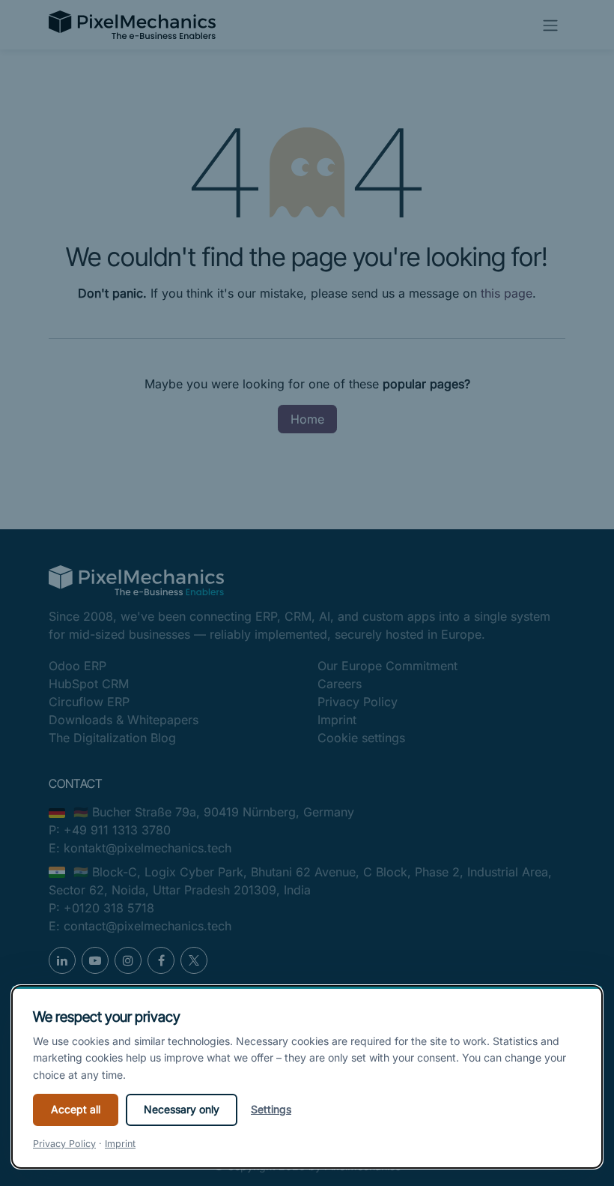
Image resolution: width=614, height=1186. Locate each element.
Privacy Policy (64, 1143)
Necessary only (181, 1109)
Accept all (75, 1109)
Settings (271, 1109)
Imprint (120, 1143)
